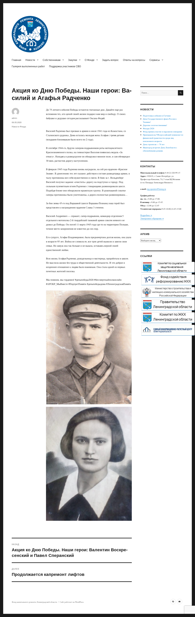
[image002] (168, 330)
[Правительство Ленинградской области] (168, 305)
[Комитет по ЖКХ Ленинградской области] (168, 317)
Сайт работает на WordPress (72, 602)
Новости (30, 60)
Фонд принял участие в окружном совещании (162, 131)
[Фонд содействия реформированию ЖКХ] (168, 279)
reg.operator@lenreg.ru (156, 189)
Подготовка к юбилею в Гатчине (157, 115)
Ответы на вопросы (134, 60)
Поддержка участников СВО (65, 66)
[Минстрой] (168, 292)
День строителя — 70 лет (154, 144)
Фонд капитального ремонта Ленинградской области (34, 602)
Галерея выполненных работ (28, 66)
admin (14, 118)
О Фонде (89, 60)
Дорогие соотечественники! (155, 125)
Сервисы (154, 60)
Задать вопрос (110, 60)
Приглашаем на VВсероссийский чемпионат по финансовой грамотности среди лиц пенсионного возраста (163, 138)
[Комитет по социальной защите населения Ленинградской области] (168, 267)
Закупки (72, 60)
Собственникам (51, 60)
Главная (16, 60)
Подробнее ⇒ (146, 215)
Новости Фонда (19, 126)
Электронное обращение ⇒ (152, 218)
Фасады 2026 (148, 128)
